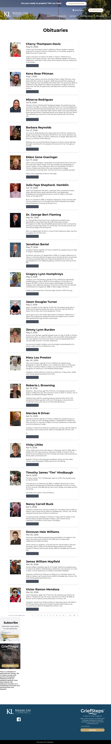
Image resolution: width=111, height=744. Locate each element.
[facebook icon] (18, 719)
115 (74, 615)
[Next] (77, 615)
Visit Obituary (32, 66)
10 (63, 615)
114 (70, 615)
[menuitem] (51, 16)
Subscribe (10, 636)
